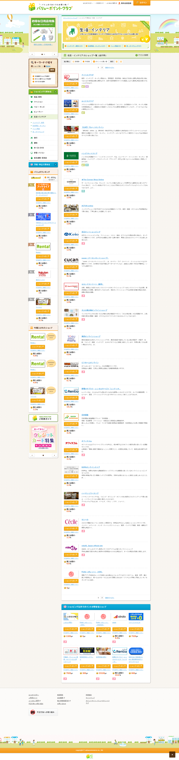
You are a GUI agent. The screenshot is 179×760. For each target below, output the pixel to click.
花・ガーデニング (38, 132)
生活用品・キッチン (39, 126)
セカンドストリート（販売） (93, 284)
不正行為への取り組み (36, 704)
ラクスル (39, 307)
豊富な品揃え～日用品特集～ (43, 44)
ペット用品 (36, 129)
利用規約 (89, 695)
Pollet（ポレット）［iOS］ (92, 572)
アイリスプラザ (88, 75)
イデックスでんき (134, 622)
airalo (114, 622)
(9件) (116, 46)
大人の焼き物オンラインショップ (94, 310)
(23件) (75, 46)
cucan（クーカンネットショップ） (95, 258)
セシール (85, 519)
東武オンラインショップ (91, 336)
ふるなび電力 (67, 622)
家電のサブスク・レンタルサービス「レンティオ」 (101, 389)
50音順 (87, 61)
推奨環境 (60, 695)
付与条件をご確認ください (71, 87)
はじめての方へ (34, 695)
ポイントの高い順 (101, 61)
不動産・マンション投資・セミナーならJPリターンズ (70, 659)
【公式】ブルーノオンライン (93, 127)
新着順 (77, 61)
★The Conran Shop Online (93, 180)
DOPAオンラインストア (91, 467)
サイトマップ (90, 698)
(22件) (96, 46)
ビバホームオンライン (90, 363)
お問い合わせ (61, 704)
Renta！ (38, 252)
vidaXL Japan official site (92, 546)
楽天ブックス (40, 280)
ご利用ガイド (33, 698)
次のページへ (109, 67)
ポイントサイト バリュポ (70, 18)
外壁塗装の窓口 (101, 657)
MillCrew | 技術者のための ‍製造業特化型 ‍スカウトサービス (136, 659)
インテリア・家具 (38, 122)
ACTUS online (87, 206)
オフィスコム (87, 441)
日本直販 (85, 415)
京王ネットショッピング (91, 232)
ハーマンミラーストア (90, 493)
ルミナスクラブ (88, 101)
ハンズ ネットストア (89, 153)
